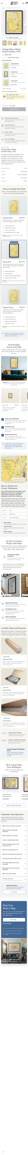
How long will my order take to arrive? (12, 858)
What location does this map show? (11, 825)
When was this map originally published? (9, 830)
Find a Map (14, 919)
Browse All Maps (7, 923)
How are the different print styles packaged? (10, 863)
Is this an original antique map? (10, 840)
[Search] (23, 3)
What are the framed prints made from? (12, 854)
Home (3, 7)
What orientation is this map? (10, 835)
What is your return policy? (9, 873)
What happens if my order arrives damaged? (10, 868)
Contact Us (14, 892)
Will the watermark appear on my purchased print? (10, 844)
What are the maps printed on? (10, 849)
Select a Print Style (14, 109)
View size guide (23, 88)
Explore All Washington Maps (14, 805)
